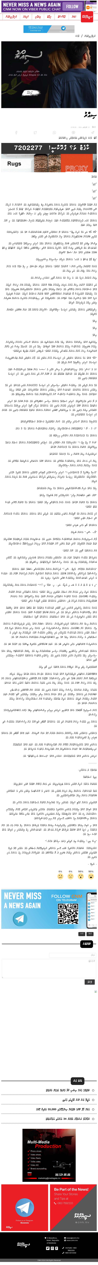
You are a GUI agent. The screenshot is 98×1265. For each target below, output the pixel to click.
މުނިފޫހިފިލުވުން (11, 17)
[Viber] (68, 133)
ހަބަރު (74, 17)
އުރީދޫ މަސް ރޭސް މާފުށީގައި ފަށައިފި (76, 1100)
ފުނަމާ (90, 933)
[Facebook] (10, 133)
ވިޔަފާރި (38, 17)
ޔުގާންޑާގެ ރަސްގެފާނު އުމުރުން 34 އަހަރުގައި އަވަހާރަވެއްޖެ (68, 1119)
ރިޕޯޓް (49, 17)
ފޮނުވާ (90, 982)
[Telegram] (87, 133)
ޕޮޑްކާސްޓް (61, 17)
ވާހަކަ (77, 36)
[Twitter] (30, 133)
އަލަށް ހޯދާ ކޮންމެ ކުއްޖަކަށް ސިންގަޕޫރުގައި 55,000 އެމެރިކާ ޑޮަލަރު (63, 1109)
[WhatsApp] (49, 133)
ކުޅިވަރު (26, 17)
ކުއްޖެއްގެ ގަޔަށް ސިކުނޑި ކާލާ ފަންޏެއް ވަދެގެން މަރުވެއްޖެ (68, 1090)
